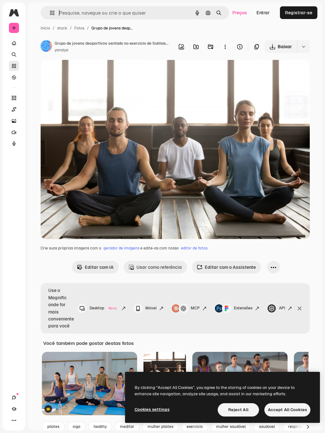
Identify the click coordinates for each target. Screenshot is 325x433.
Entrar (263, 13)
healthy (100, 426)
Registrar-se (298, 13)
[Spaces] (14, 109)
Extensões (243, 308)
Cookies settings (152, 409)
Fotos (79, 28)
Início (45, 28)
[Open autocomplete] (49, 12)
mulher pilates (160, 426)
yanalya (61, 50)
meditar (127, 426)
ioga (76, 426)
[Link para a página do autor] (46, 47)
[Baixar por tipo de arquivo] (303, 46)
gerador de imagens (121, 248)
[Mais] (14, 420)
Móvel (150, 308)
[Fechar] (299, 308)
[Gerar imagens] (14, 121)
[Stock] (14, 66)
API (282, 308)
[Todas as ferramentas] (14, 98)
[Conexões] (14, 397)
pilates (53, 426)
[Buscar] (14, 54)
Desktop (103, 308)
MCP (195, 308)
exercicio (195, 426)
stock (62, 28)
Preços (239, 13)
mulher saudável (231, 426)
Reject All (238, 409)
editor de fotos (194, 248)
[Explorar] (14, 77)
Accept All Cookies (287, 409)
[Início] (14, 43)
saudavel (267, 426)
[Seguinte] (308, 427)
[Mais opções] (225, 46)
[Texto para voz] (14, 144)
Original (81, 72)
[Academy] (14, 409)
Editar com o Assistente (230, 267)
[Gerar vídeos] (14, 132)
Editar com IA (99, 267)
